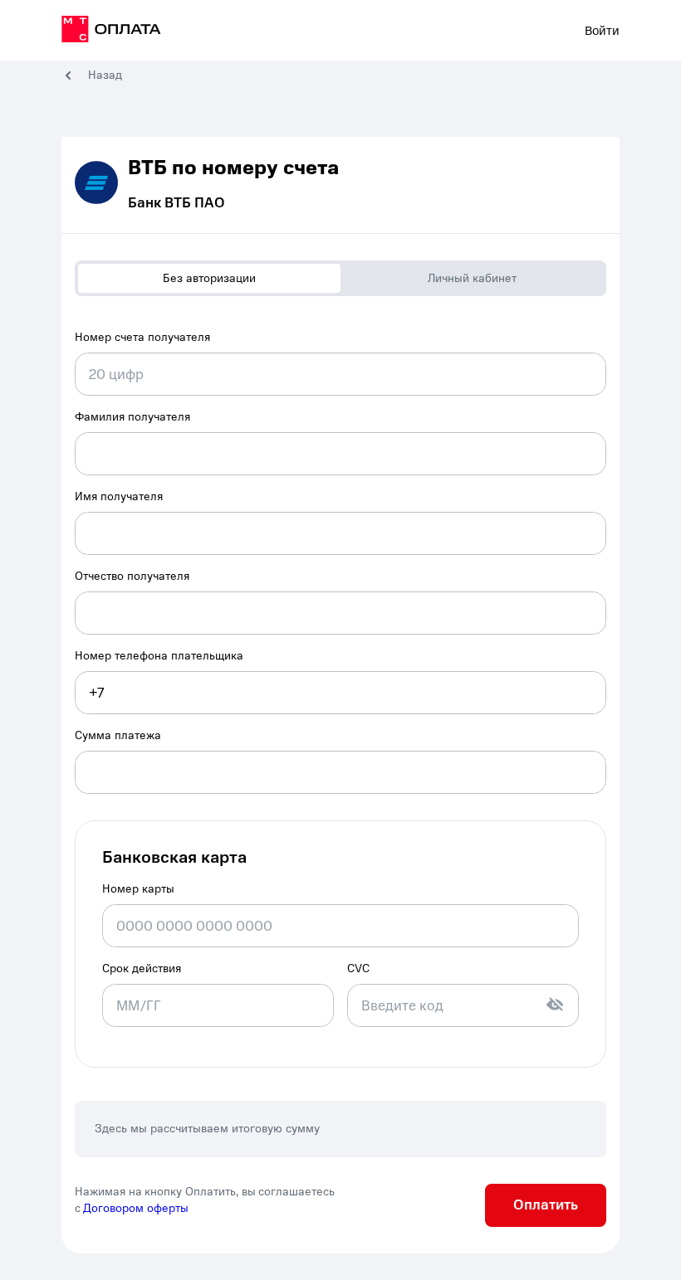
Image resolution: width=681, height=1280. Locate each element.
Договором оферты (136, 1208)
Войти (602, 30)
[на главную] (111, 31)
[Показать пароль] (555, 1005)
